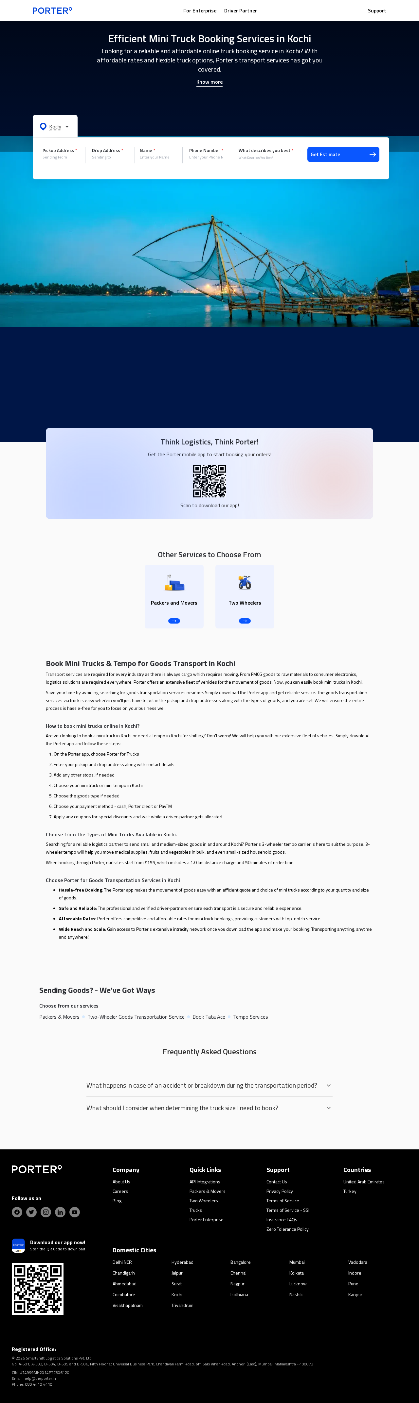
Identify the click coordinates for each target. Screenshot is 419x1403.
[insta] (46, 1212)
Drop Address (107, 150)
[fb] (17, 1212)
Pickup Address (60, 150)
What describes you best (266, 150)
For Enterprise (199, 10)
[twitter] (31, 1212)
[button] (55, 126)
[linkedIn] (60, 1212)
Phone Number (206, 150)
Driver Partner (240, 10)
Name (147, 150)
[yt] (74, 1212)
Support (377, 10)
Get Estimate (325, 154)
